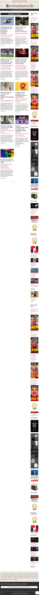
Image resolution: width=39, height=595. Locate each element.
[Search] (37, 6)
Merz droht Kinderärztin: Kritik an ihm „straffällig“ (34, 285)
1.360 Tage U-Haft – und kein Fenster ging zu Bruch (34, 544)
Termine (15, 591)
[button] (1, 5)
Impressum (16, 592)
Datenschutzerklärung (21, 592)
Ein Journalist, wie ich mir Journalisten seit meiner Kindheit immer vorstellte (34, 211)
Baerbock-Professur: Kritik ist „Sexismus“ (34, 563)
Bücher (18, 591)
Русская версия (34, 591)
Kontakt (21, 591)
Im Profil (6, 591)
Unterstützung (11, 591)
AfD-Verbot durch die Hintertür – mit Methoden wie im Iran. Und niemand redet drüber (34, 90)
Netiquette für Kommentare (27, 591)
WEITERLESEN (3, 45)
